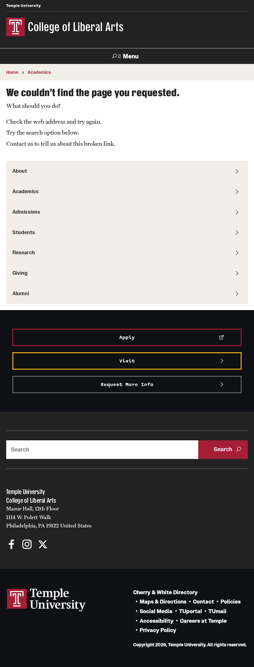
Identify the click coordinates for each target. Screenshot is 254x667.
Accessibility (156, 621)
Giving (20, 273)
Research (23, 252)
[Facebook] (11, 545)
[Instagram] (27, 545)
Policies (231, 601)
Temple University (23, 5)
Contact (203, 601)
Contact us (19, 143)
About (19, 171)
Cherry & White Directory (165, 592)
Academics (39, 72)
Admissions (26, 212)
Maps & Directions (163, 601)
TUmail (217, 611)
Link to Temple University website (46, 600)
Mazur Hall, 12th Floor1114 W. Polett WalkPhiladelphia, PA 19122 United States (49, 517)
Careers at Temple (203, 621)
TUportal (190, 611)
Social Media (156, 611)
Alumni (20, 293)
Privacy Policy (158, 630)
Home (12, 72)
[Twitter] (42, 545)
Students (23, 232)
